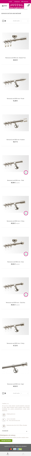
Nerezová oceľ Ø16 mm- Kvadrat (16, 139)
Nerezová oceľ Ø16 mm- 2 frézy (15, 221)
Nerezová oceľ (8, 9)
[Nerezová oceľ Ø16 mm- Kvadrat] (15, 122)
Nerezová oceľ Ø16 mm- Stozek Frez (15, 57)
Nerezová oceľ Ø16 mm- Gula (15, 262)
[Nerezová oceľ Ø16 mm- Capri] (15, 367)
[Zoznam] (5, 21)
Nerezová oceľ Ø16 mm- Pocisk (15, 98)
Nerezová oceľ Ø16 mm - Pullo (15, 180)
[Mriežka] (3, 21)
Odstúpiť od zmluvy (6, 440)
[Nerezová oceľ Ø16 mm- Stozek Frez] (15, 41)
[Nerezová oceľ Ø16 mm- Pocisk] (15, 81)
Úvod (2, 9)
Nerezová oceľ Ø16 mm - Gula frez (15, 302)
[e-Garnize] (16, 5)
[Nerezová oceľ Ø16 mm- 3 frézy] (15, 326)
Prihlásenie (17, 1)
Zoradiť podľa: (16, 20)
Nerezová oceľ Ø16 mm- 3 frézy (15, 343)
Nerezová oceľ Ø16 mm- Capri (15, 384)
